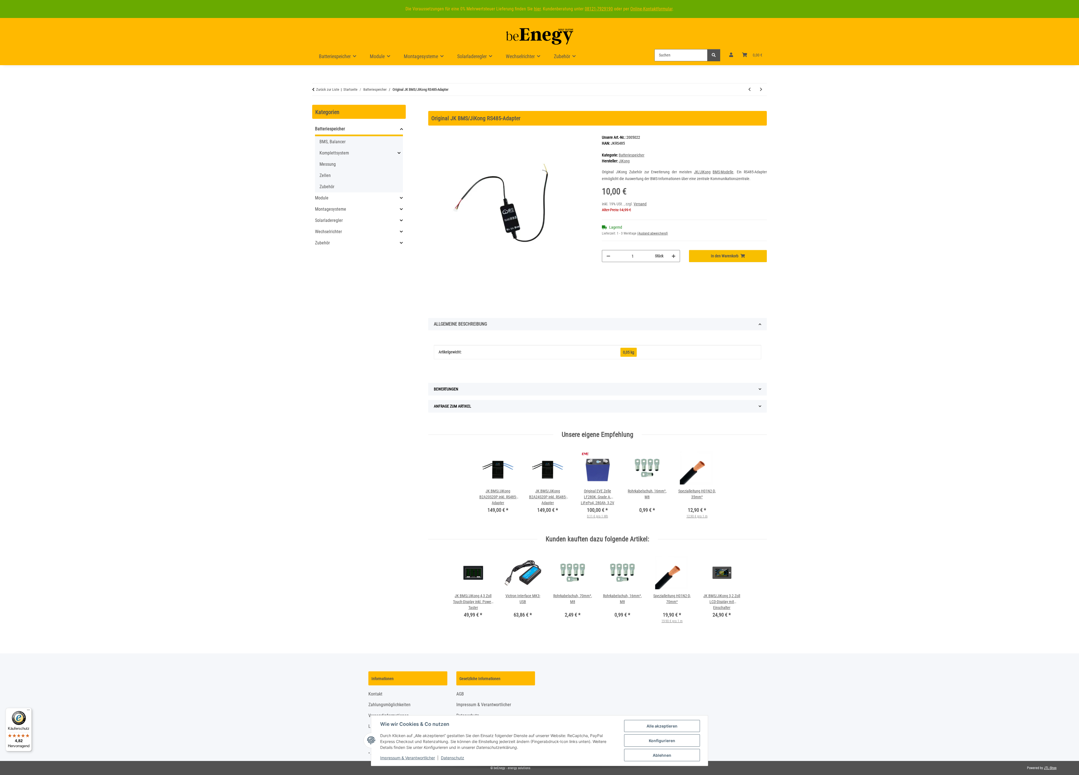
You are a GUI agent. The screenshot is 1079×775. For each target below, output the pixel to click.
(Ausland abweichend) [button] (652, 233)
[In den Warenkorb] (432, 108)
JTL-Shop (1050, 768)
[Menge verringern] (608, 256)
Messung (327, 164)
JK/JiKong (702, 172)
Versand (640, 204)
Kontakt (375, 694)
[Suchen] (713, 55)
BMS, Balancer (332, 141)
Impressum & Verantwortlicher (407, 757)
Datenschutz (452, 757)
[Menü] (28, 711)
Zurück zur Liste (327, 89)
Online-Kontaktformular (651, 9)
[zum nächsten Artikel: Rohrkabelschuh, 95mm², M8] (761, 89)
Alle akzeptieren (662, 726)
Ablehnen (662, 755)
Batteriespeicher (631, 155)
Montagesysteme (330, 209)
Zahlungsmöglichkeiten (389, 704)
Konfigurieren (662, 740)
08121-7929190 (599, 9)
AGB (460, 694)
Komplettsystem (334, 153)
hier (537, 9)
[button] (731, 55)
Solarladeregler (329, 220)
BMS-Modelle (723, 172)
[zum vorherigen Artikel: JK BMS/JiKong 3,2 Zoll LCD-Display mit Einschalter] (749, 89)
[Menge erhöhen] (673, 256)
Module (321, 198)
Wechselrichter (328, 231)
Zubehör (326, 186)
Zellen (325, 175)
